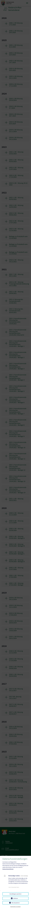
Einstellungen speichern (15, 894)
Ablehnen (15, 898)
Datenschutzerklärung (7, 869)
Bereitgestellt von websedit (15, 906)
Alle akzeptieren (15, 902)
